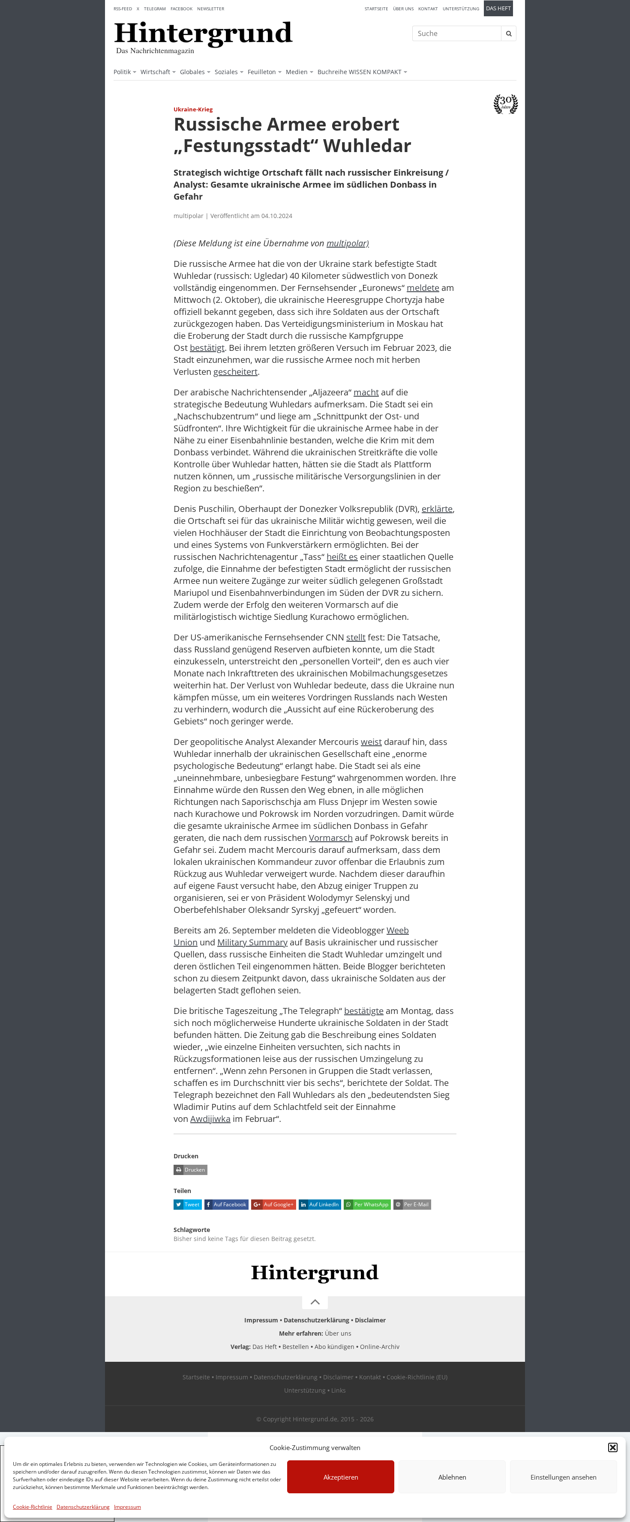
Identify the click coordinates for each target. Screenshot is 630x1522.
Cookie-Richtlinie (32, 1506)
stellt (356, 637)
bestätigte (364, 1011)
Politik (122, 72)
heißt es (342, 556)
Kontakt (428, 9)
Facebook (181, 9)
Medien (297, 72)
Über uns (403, 9)
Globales (192, 72)
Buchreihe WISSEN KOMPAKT (360, 72)
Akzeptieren (341, 1477)
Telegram (155, 9)
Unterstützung (461, 9)
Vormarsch (331, 837)
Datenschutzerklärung (83, 1506)
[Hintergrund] (204, 34)
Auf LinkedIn (323, 1204)
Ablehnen (452, 1477)
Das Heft (498, 8)
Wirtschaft (155, 72)
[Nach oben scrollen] (315, 1302)
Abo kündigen (334, 1347)
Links (338, 1390)
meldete (423, 287)
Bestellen (295, 1347)
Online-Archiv (379, 1347)
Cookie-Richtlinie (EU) (417, 1377)
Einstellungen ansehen (564, 1477)
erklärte (437, 508)
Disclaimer (370, 1320)
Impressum (127, 1506)
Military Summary (252, 942)
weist (371, 742)
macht (366, 392)
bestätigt (207, 347)
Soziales (226, 72)
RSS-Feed (123, 9)
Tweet (191, 1204)
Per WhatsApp (370, 1204)
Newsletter (210, 9)
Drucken (194, 1169)
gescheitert (235, 371)
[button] (613, 1447)
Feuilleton (262, 72)
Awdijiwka (210, 1118)
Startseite (376, 9)
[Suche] (508, 33)
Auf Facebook (229, 1204)
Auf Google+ (278, 1204)
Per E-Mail (416, 1204)
